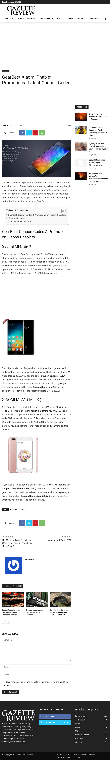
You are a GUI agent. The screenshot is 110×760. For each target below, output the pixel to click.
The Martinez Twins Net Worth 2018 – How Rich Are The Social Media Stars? (17, 543)
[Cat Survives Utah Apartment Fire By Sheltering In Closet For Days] (81, 130)
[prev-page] (4, 622)
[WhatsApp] (42, 132)
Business (6, 71)
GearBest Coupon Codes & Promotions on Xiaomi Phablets (37, 215)
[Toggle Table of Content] (62, 211)
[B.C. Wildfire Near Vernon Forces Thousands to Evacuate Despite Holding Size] (81, 176)
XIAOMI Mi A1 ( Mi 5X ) (19, 221)
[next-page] (8, 622)
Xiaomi (23, 509)
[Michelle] (13, 565)
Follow (66, 722)
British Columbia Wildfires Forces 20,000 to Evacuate (98, 116)
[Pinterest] (35, 132)
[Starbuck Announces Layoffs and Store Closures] (36, 599)
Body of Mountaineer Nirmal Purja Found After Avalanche (97, 162)
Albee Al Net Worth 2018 (59, 540)
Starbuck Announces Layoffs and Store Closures (34, 612)
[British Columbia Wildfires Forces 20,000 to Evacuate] (81, 117)
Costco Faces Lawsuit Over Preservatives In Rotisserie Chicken (11, 612)
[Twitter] (29, 132)
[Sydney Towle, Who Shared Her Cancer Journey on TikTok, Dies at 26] (81, 146)
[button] (104, 18)
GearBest (14, 509)
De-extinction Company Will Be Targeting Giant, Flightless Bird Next (59, 612)
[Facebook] (22, 132)
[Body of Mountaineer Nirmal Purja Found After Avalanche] (81, 163)
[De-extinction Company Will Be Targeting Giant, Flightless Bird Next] (60, 599)
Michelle (8, 125)
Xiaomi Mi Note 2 (16, 218)
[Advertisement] (55, 44)
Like (67, 716)
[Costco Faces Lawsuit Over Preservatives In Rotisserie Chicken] (13, 599)
